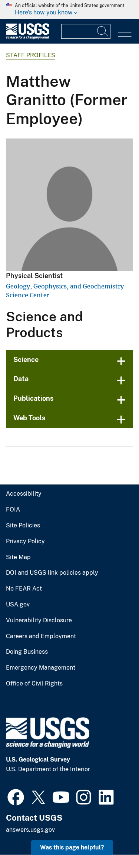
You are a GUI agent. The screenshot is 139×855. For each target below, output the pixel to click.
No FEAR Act (24, 588)
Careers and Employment (41, 636)
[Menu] (124, 32)
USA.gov (18, 604)
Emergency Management (40, 667)
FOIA (13, 509)
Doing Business (27, 652)
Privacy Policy (25, 541)
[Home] (27, 37)
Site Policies (23, 525)
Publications (33, 398)
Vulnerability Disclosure (39, 620)
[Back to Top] (112, 828)
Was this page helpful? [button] (72, 847)
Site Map (18, 557)
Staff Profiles (30, 55)
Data (21, 379)
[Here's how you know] (69, 9)
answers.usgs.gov (30, 829)
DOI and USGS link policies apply (52, 573)
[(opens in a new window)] (16, 796)
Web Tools (29, 418)
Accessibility (24, 493)
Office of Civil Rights (34, 683)
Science (26, 359)
